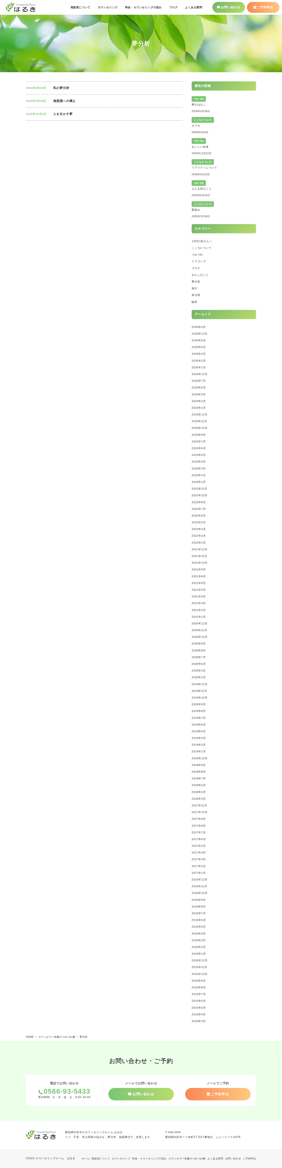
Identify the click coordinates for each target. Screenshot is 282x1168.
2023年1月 (199, 481)
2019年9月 (199, 704)
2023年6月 (199, 448)
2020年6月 (199, 663)
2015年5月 (199, 1007)
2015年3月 (199, 1021)
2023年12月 (199, 414)
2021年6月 (199, 583)
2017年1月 (199, 872)
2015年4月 (199, 1014)
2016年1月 (199, 953)
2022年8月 (199, 502)
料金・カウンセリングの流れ (149, 1158)
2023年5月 (199, 454)
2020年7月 (199, 657)
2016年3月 (199, 940)
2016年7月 (199, 913)
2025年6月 (199, 340)
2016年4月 (199, 933)
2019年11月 (199, 690)
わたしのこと (200, 274)
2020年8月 (199, 650)
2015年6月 (199, 1000)
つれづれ (197, 254)
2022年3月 (199, 535)
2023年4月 (199, 461)
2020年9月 (199, 643)
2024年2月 (199, 401)
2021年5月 (199, 589)
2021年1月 (199, 616)
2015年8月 (199, 987)
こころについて (202, 247)
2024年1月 (199, 407)
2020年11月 (199, 630)
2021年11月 (199, 556)
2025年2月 (199, 360)
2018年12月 (199, 758)
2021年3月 (199, 603)
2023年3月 (199, 468)
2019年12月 (199, 684)
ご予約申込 (249, 1158)
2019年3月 (199, 744)
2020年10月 (199, 636)
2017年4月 (199, 852)
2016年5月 (199, 926)
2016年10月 (199, 892)
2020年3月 (199, 670)
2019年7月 (199, 717)
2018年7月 (199, 778)
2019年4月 (199, 738)
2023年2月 (199, 475)
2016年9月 (199, 899)
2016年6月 (199, 919)
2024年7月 (199, 380)
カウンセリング (121, 1158)
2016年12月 (199, 879)
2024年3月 (199, 394)
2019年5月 (199, 731)
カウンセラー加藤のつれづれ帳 (186, 1158)
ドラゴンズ (199, 261)
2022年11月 (199, 488)
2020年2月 (199, 677)
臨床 (194, 301)
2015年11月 (199, 967)
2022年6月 (199, 515)
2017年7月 (199, 832)
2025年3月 (199, 353)
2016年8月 (199, 906)
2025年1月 (199, 367)
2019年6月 (199, 724)
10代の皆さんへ (202, 241)
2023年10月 (199, 427)
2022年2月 (199, 542)
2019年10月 (199, 697)
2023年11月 (199, 421)
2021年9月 (199, 569)
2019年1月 (199, 751)
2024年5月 (199, 387)
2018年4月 (199, 792)
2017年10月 (199, 812)
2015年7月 (199, 994)
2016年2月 (199, 946)
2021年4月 (199, 596)
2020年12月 (199, 623)
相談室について (101, 1158)
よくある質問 (215, 1158)
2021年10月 (199, 562)
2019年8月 (199, 711)
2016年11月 (199, 886)
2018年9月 (199, 765)
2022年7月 (199, 508)
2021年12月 (199, 549)
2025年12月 (199, 333)
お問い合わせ (233, 1158)
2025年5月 (199, 347)
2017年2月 (199, 866)
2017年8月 (199, 825)
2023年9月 (199, 434)
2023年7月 (199, 441)
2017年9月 (199, 818)
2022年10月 (199, 495)
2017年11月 (199, 805)
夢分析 (196, 281)
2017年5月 (199, 845)
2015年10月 (199, 974)
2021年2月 (199, 610)
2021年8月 (199, 576)
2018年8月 (199, 771)
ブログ (196, 268)
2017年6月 (199, 839)
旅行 (194, 288)
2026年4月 (199, 326)
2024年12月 (199, 374)
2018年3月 (199, 798)
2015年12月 (199, 960)
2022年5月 (199, 522)
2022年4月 (199, 529)
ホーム (86, 1158)
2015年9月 (199, 980)
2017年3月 (199, 859)
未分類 (196, 295)
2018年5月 (199, 785)
